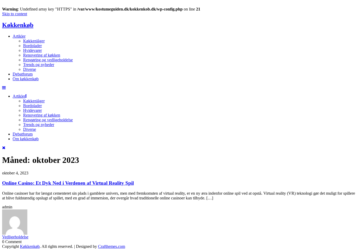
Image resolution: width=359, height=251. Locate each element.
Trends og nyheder (38, 64)
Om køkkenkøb (26, 79)
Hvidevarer (32, 50)
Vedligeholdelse (15, 237)
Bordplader (32, 45)
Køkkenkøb (17, 25)
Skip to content (14, 14)
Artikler (19, 36)
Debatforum (23, 74)
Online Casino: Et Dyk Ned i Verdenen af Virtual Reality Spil (68, 183)
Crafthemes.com (111, 246)
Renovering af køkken (41, 55)
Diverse (29, 69)
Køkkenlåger (34, 41)
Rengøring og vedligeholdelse (48, 60)
